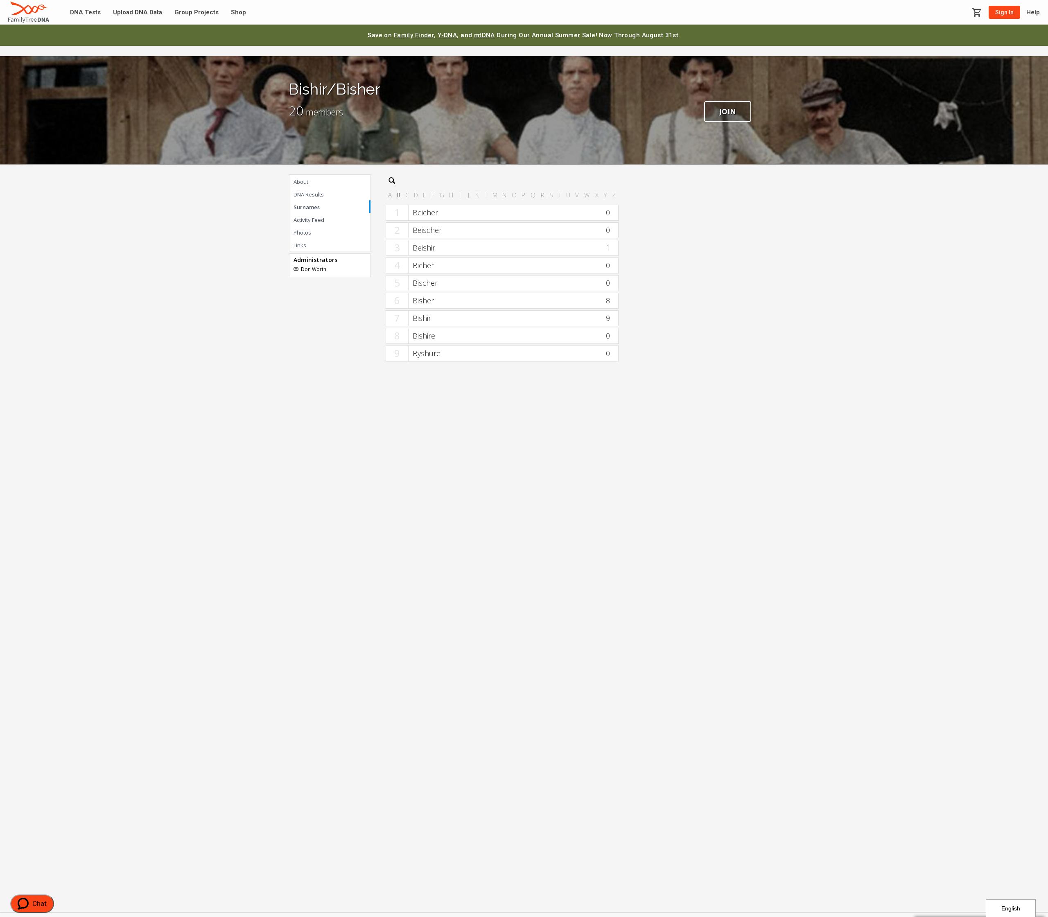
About (301, 181)
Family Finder (414, 35)
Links (300, 245)
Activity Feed (309, 220)
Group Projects (196, 12)
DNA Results (309, 194)
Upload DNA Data (137, 12)
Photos (302, 232)
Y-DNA (447, 35)
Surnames (307, 207)
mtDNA (484, 35)
